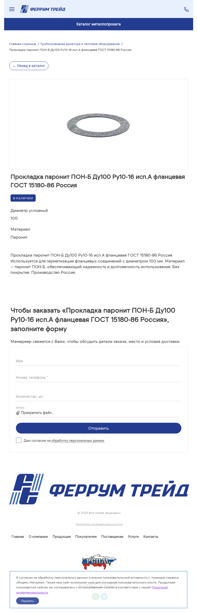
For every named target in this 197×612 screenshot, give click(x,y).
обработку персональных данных (77, 440)
